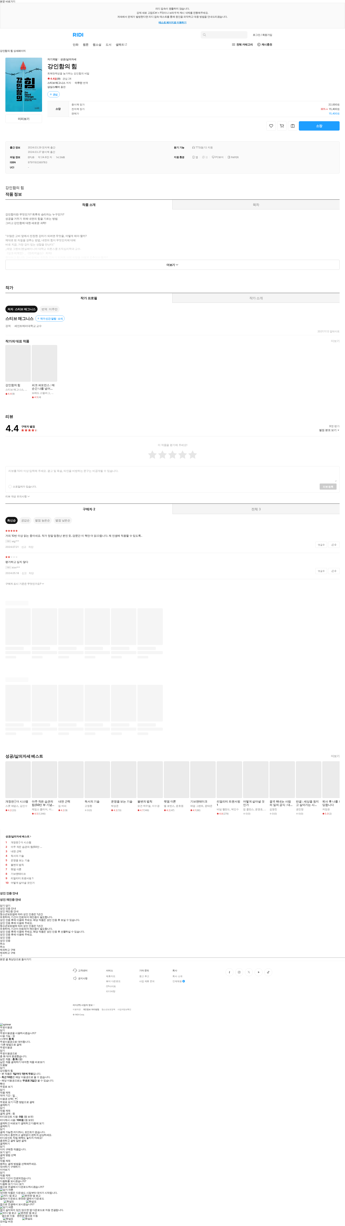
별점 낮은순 (62, 520)
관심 (55, 94)
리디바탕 (110, 991)
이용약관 (77, 1009)
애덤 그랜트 (196, 805)
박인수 (235, 809)
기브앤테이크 (198, 801)
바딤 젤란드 (223, 809)
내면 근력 (64, 801)
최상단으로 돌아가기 (20, 959)
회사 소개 (177, 976)
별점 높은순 (42, 520)
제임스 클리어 (39, 809)
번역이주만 (49, 309)
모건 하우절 (144, 805)
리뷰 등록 (328, 486)
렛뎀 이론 (170, 801)
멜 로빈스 (169, 805)
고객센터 (82, 970)
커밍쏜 (326, 809)
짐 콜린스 (248, 809)
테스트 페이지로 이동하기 (173, 22)
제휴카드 (110, 976)
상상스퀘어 (53, 86)
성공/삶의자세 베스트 (17, 836)
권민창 (299, 809)
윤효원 (179, 805)
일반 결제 (21, 1140)
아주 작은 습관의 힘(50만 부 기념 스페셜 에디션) (42, 803)
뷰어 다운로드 (113, 981)
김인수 (23, 805)
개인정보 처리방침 (91, 1009)
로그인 (262, 34)
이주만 (78, 82)
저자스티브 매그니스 (21, 309)
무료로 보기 (6, 1102)
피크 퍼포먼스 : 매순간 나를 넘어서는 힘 (43, 386)
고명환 (88, 805)
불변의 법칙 (144, 801)
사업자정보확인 (124, 1009)
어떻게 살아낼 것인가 (253, 803)
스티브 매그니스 (56, 82)
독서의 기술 (92, 801)
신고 (23, 546)
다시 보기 (18, 1184)
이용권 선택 (6, 1098)
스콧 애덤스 (12, 805)
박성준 (115, 805)
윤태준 (208, 805)
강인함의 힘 (12, 385)
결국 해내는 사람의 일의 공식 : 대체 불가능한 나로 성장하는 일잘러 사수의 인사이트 (280, 803)
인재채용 (177, 981)
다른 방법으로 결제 (11, 1044)
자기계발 (52, 59)
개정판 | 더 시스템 (16, 801)
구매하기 (15, 1166)
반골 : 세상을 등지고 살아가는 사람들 (307, 803)
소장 (319, 126)
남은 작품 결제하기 (10, 1062)
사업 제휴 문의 (147, 981)
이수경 (156, 805)
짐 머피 (62, 805)
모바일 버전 (6, 1221)
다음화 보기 (6, 1184)
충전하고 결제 (7, 1140)
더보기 (335, 341)
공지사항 (82, 978)
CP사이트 (111, 986)
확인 (2, 1083)
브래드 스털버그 (41, 392)
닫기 (8, 1152)
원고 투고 (144, 976)
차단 (30, 546)
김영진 (273, 809)
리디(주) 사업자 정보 (83, 1005)
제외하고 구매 (7, 949)
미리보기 (23, 119)
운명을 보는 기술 (121, 801)
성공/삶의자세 (68, 59)
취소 (2, 943)
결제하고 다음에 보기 (32, 1123)
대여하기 (5, 1166)
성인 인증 (5, 937)
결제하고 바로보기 (10, 1123)
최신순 (11, 520)
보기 (2, 1152)
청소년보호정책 (108, 1009)
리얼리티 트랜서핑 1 (228, 803)
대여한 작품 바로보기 (33, 1062)
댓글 (321, 544)
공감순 (25, 520)
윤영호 (259, 809)
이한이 (52, 809)
